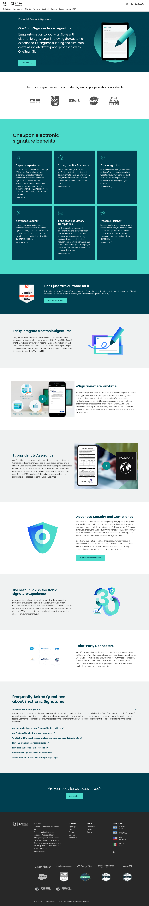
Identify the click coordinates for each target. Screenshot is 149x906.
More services (39, 851)
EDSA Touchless (40, 848)
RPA (35, 829)
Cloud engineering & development (47, 843)
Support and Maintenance (44, 832)
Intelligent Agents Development (46, 837)
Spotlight (72, 826)
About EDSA (73, 837)
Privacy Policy (50, 901)
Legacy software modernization (46, 840)
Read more (21, 198)
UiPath (89, 829)
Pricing (71, 832)
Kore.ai (89, 832)
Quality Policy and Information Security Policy (74, 901)
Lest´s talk (26, 63)
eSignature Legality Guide (90, 558)
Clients (72, 829)
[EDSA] (13, 3)
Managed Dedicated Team (44, 835)
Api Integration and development (46, 846)
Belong (72, 835)
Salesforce (91, 826)
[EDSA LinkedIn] (114, 852)
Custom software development (46, 826)
